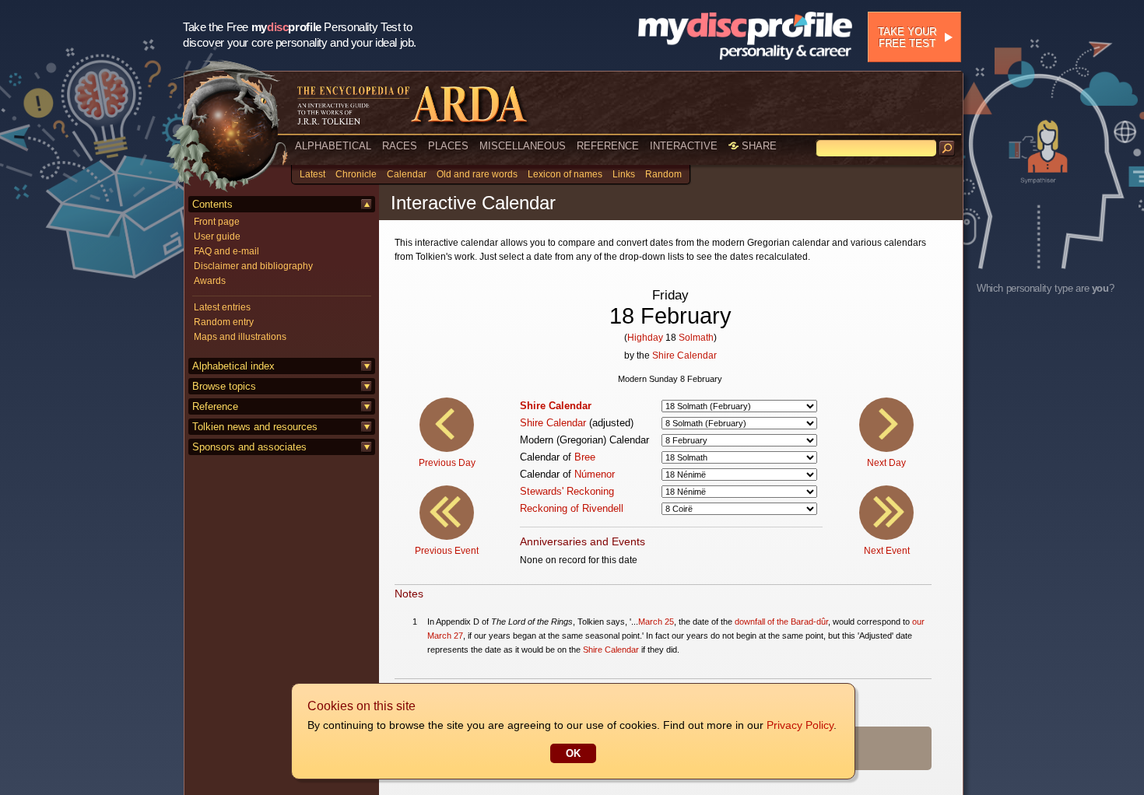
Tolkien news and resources (255, 427)
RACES (399, 146)
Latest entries (222, 307)
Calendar (406, 174)
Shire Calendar (684, 355)
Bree (584, 457)
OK (573, 753)
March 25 (656, 621)
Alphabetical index (233, 366)
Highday (645, 337)
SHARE (758, 146)
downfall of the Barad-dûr (781, 621)
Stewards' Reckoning (567, 491)
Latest (312, 174)
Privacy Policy (800, 725)
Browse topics (224, 386)
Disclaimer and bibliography (253, 266)
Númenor (594, 474)
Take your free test (907, 37)
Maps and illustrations (240, 336)
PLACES (448, 146)
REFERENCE (608, 146)
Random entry (224, 322)
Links (623, 174)
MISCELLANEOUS (522, 146)
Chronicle (356, 174)
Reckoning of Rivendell (571, 508)
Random (663, 174)
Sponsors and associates (249, 447)
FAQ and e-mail (226, 251)
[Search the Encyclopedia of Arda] (947, 148)
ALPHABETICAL (333, 146)
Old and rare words (477, 174)
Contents (212, 204)
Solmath (696, 337)
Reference (215, 406)
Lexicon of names (565, 174)
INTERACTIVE (684, 146)
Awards (210, 280)
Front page (217, 221)
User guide (217, 236)
